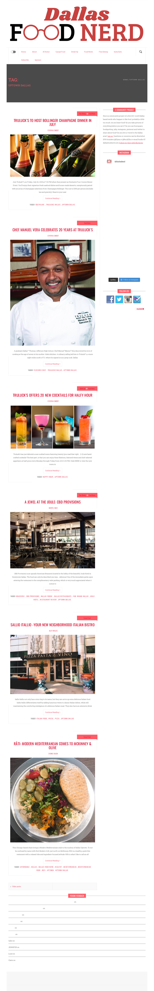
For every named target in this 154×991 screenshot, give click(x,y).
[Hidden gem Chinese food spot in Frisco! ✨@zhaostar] (115, 271)
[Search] (140, 52)
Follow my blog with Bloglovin (131, 143)
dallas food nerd (46, 867)
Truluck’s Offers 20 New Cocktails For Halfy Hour (53, 395)
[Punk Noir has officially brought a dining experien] (115, 205)
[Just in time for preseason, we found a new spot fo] (133, 205)
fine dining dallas (81, 596)
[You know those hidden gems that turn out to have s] (115, 238)
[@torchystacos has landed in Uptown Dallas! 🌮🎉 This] (133, 227)
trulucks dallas (53, 204)
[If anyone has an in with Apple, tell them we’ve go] (115, 249)
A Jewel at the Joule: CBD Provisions (53, 502)
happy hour (48, 476)
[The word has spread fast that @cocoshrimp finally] (133, 238)
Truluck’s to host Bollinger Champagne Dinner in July (53, 122)
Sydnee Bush (53, 753)
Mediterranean (70, 867)
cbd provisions (32, 596)
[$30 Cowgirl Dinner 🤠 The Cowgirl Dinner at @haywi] (115, 260)
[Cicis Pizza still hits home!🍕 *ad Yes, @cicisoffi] (133, 172)
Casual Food (60, 52)
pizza (57, 718)
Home (23, 52)
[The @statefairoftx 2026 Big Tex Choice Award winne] (115, 183)
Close (139, 309)
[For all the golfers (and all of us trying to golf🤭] (115, 194)
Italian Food (41, 718)
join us (110, 136)
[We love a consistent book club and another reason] (133, 249)
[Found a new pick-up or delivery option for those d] (133, 194)
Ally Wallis (53, 630)
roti (44, 870)
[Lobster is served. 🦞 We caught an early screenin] (133, 216)
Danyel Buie (53, 508)
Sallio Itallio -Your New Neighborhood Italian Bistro (53, 624)
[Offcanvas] (13, 52)
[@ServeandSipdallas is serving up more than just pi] (115, 216)
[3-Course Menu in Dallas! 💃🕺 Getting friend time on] (115, 172)
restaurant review (48, 599)
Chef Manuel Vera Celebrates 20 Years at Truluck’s (53, 229)
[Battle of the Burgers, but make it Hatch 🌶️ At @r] (133, 183)
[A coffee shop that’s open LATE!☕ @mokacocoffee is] (133, 260)
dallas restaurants (62, 596)
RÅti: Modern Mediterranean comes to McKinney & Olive (52, 745)
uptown (50, 870)
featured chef (40, 370)
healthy (58, 867)
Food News (88, 52)
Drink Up (74, 52)
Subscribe (25, 60)
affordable (25, 867)
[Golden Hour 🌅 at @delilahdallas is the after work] (133, 271)
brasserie (20, 596)
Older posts (16, 886)
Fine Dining (103, 52)
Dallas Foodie (47, 596)
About (34, 52)
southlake (40, 204)
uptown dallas (68, 204)
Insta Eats (118, 52)
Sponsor (38, 60)
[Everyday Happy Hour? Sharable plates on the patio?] (115, 227)
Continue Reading (52, 198)
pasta (50, 718)
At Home (46, 52)
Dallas (34, 867)
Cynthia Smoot (53, 130)
